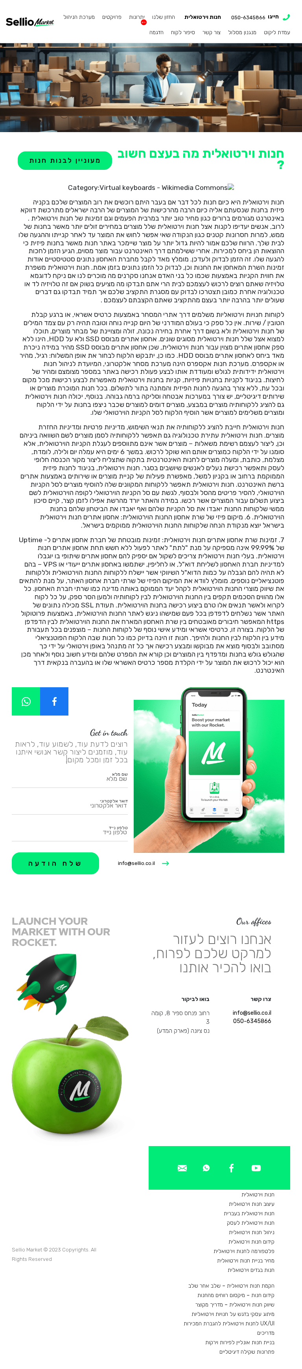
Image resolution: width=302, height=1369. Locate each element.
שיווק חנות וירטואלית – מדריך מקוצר (234, 1304)
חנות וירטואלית (202, 17)
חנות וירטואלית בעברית (249, 1213)
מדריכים (265, 1333)
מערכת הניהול (79, 17)
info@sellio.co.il (136, 863)
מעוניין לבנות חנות (65, 160)
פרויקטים (112, 17)
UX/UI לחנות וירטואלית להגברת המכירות (229, 1323)
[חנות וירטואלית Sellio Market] (30, 21)
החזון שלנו (163, 17)
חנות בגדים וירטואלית (251, 1270)
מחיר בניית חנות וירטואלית (245, 1260)
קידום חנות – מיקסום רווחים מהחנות (235, 1295)
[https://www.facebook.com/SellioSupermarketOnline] (54, 701)
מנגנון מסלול (242, 32)
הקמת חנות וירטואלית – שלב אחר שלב (231, 1286)
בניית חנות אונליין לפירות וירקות (239, 1342)
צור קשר (212, 32)
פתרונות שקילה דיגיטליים (246, 1352)
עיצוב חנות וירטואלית (251, 1204)
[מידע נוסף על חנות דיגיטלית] (256, 1167)
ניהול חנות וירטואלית (251, 1232)
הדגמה (156, 32)
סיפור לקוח (183, 32)
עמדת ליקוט (277, 32)
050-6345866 (252, 1021)
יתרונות (137, 17)
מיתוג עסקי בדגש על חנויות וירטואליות (233, 1314)
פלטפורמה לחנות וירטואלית (244, 1251)
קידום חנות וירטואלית (251, 1241)
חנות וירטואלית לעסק (250, 1223)
